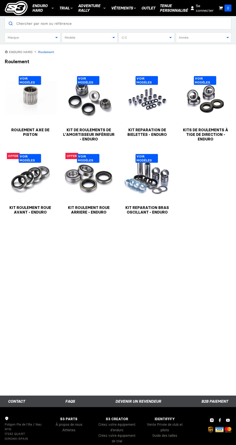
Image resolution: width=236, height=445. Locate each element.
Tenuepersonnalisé (174, 8)
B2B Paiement (214, 401)
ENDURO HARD (39, 8)
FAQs (70, 401)
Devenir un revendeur (138, 401)
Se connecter (205, 8)
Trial (64, 8)
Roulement (46, 52)
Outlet (148, 8)
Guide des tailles (164, 436)
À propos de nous (69, 424)
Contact (16, 401)
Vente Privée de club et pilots (165, 427)
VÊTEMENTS (122, 8)
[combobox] (32, 37)
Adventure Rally (89, 8)
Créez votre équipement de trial (117, 438)
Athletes (68, 430)
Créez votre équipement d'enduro (117, 427)
